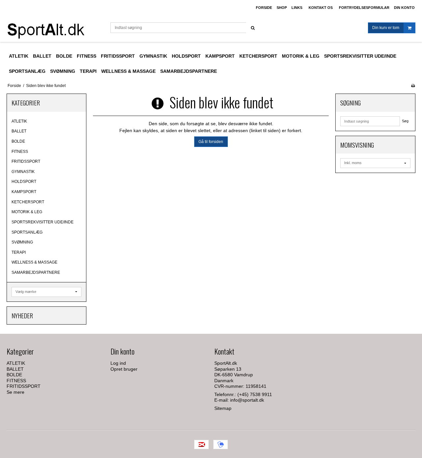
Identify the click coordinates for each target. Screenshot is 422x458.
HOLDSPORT (24, 181)
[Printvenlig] (412, 85)
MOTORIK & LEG (27, 212)
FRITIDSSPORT (26, 161)
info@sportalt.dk (247, 400)
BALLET (19, 131)
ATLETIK (19, 121)
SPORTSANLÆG (27, 232)
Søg (405, 121)
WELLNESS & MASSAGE (34, 262)
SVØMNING (22, 242)
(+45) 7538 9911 (254, 394)
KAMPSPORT (24, 191)
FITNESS (20, 151)
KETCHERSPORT (28, 202)
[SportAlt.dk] (55, 29)
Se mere (15, 392)
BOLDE (18, 141)
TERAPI (19, 252)
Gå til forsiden (210, 141)
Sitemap (222, 408)
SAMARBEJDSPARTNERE (36, 272)
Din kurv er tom (385, 27)
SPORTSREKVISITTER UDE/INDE (43, 222)
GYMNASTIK (23, 171)
